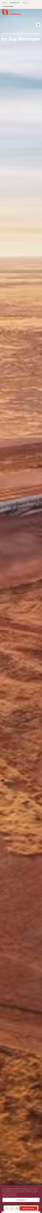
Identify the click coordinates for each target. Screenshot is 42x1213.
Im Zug (25, 2)
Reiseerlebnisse (14, 2)
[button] (12, 1208)
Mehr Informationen (9, 1195)
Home (4, 2)
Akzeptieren (21, 1200)
